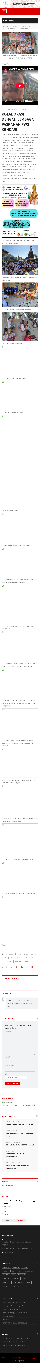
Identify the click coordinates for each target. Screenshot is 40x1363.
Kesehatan (21, 1275)
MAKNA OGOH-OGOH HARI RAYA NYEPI (19, 1124)
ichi (12, 958)
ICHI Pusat (6, 1320)
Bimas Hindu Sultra (9, 1316)
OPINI (25, 1286)
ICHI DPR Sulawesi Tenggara (26, 1358)
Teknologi (6, 1278)
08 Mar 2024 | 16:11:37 (13, 1122)
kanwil (18, 958)
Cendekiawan (29, 1271)
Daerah (15, 1278)
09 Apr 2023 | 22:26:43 (13, 1131)
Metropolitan (15, 1286)
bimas (26, 954)
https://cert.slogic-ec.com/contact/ (15, 1313)
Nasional (16, 1267)
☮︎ (25, 1361)
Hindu (19, 1271)
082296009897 (8, 1252)
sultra (33, 954)
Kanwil (24, 1278)
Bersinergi (6, 1267)
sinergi (19, 954)
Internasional (18, 1282)
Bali (13, 1275)
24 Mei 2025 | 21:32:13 (13, 1163)
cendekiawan (7, 961)
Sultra (5, 1286)
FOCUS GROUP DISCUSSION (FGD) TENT (15, 1338)
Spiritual (6, 1275)
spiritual (27, 961)
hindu (26, 958)
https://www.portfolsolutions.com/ (14, 1302)
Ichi (13, 1271)
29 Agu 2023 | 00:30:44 (13, 1142)
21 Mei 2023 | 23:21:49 (13, 1151)
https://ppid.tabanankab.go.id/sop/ (14, 1306)
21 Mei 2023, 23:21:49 (14, 110)
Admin (4, 110)
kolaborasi (9, 954)
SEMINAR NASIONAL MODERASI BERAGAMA (20, 1145)
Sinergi (25, 1267)
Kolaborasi (6, 1282)
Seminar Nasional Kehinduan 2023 (14, 1342)
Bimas (28, 1282)
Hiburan (5, 1271)
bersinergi (18, 961)
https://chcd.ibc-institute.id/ (12, 1309)
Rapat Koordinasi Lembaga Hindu (14, 1345)
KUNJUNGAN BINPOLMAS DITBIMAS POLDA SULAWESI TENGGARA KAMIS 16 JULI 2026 (17, 27)
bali (32, 958)
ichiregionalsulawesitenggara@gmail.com (18, 1248)
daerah (5, 958)
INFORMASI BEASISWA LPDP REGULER (15, 1323)
